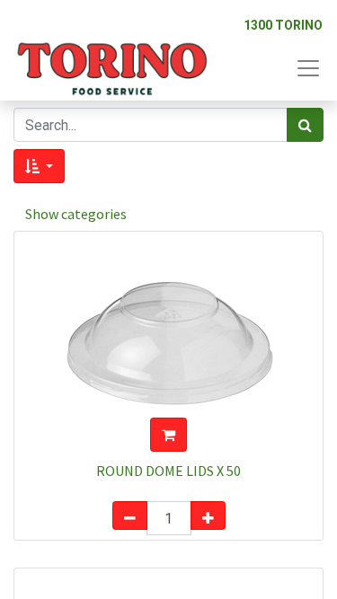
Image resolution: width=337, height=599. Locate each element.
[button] (39, 166)
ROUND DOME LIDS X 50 (168, 471)
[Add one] (208, 515)
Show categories (76, 214)
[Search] (305, 125)
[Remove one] (129, 515)
